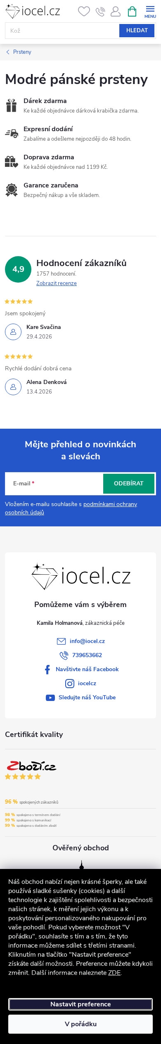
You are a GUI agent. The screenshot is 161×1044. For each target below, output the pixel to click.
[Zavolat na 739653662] (100, 11)
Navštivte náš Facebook (87, 669)
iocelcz (87, 683)
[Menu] (150, 11)
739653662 (87, 655)
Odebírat (129, 483)
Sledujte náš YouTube (87, 697)
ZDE (114, 972)
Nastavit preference (80, 1004)
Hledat (137, 30)
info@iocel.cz (87, 641)
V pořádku (81, 1024)
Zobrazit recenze (56, 283)
